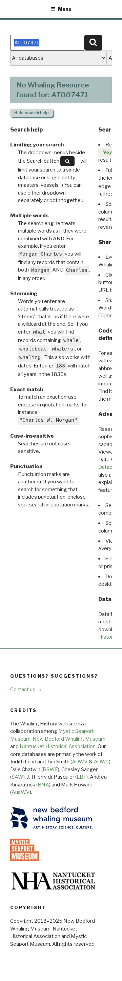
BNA (43, 785)
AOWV (80, 762)
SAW (17, 777)
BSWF (50, 769)
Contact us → (25, 689)
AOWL (101, 762)
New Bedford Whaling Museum (69, 739)
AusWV (21, 792)
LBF (81, 777)
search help (31, 112)
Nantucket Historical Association (58, 746)
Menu (65, 9)
